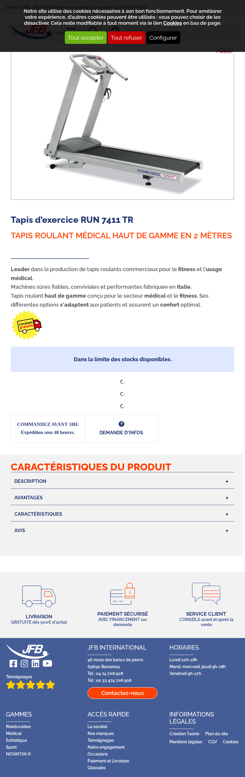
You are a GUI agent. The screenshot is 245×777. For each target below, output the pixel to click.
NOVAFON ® (18, 753)
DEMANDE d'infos (121, 432)
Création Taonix (184, 733)
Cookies (172, 23)
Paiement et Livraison (108, 760)
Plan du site (216, 733)
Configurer (163, 37)
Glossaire (96, 767)
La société (97, 726)
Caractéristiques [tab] (38, 514)
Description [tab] (30, 481)
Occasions (98, 753)
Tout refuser (126, 37)
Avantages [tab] (28, 498)
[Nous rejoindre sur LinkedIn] (33, 663)
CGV (212, 741)
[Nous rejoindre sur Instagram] (22, 663)
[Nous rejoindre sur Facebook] (11, 663)
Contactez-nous (122, 693)
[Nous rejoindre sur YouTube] (45, 663)
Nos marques (101, 733)
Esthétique (16, 740)
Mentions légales (185, 741)
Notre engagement (106, 747)
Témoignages (19, 676)
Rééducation (18, 726)
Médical (14, 733)
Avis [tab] (19, 530)
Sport (11, 747)
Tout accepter (86, 37)
